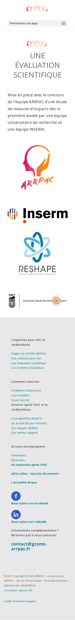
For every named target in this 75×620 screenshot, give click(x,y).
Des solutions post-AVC (26, 358)
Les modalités (20, 395)
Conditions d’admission (26, 390)
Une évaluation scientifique (28, 363)
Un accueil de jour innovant (28, 423)
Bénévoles (18, 460)
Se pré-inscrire (20, 400)
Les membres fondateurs (27, 368)
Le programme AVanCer (26, 418)
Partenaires (18, 455)
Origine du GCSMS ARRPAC (28, 353)
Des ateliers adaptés (24, 432)
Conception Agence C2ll (18, 590)
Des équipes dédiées (24, 428)
